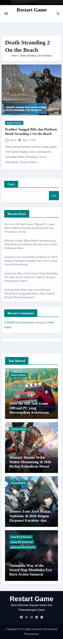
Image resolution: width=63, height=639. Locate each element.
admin (13, 140)
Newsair (49, 629)
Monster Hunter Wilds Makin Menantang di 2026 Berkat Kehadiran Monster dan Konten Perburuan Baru (31, 244)
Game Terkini (14, 122)
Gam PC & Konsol (21, 537)
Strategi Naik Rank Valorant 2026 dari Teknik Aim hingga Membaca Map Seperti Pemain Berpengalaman (29, 293)
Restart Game (32, 10)
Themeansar (31, 634)
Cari (11, 184)
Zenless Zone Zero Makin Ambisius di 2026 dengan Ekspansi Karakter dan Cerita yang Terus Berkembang (30, 261)
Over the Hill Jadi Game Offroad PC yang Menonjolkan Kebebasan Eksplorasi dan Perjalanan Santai (29, 228)
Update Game (18, 429)
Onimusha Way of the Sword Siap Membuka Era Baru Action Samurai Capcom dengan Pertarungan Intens (31, 277)
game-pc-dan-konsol (23, 547)
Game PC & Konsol (22, 542)
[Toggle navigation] (6, 13)
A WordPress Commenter (19, 322)
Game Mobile (18, 483)
